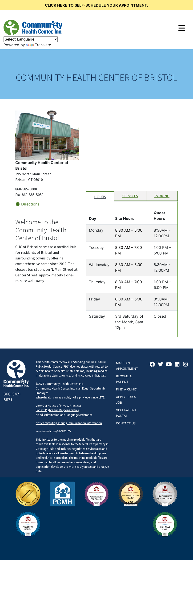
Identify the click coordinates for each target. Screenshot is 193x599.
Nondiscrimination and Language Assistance (64, 415)
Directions (29, 204)
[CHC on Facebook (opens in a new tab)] (152, 364)
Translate (43, 44)
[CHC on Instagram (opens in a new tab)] (185, 364)
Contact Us (126, 423)
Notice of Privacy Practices (64, 405)
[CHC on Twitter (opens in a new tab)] (160, 364)
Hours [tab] (100, 196)
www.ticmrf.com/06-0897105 (53, 431)
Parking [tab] (161, 195)
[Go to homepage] (33, 27)
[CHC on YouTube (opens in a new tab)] (169, 364)
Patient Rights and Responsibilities (57, 410)
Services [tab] (130, 195)
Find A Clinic (126, 389)
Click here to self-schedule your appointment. (96, 5)
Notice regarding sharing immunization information (69, 423)
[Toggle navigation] (181, 28)
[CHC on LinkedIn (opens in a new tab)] (177, 364)
